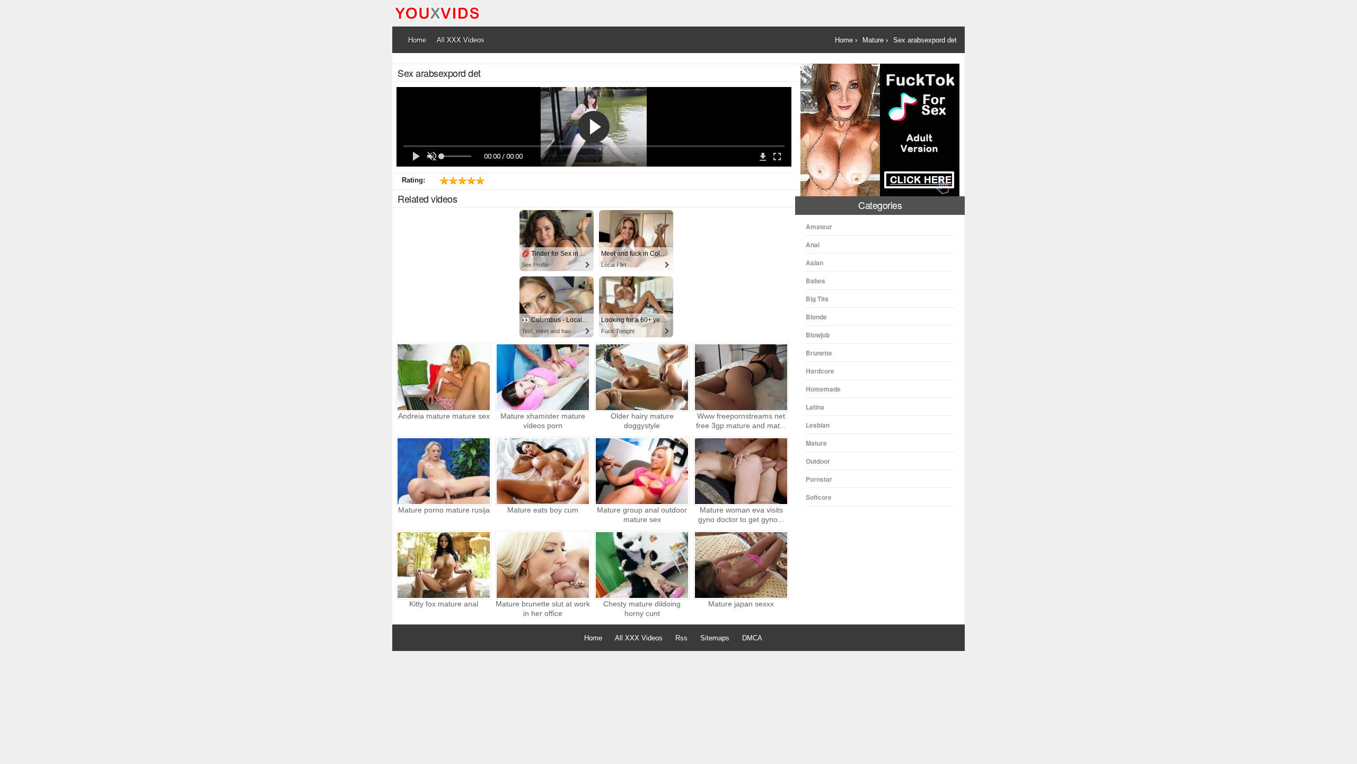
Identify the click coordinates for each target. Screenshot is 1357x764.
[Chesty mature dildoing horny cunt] (642, 565)
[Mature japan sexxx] (741, 565)
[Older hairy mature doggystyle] (642, 377)
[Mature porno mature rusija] (443, 471)
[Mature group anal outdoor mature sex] (642, 471)
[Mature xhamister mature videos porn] (543, 377)
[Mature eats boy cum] (543, 471)
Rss (681, 638)
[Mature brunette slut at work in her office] (543, 565)
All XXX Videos (639, 638)
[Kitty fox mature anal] (443, 565)
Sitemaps (714, 638)
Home (593, 638)
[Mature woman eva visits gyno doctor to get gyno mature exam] (741, 471)
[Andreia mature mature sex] (443, 377)
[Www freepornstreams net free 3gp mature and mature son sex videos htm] (741, 377)
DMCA (752, 638)
